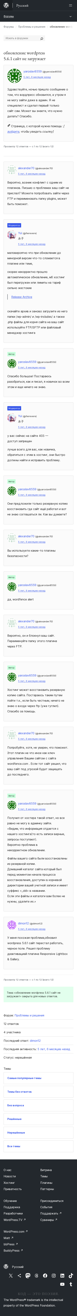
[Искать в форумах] (41, 38)
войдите (13, 131)
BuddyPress (13, 1250)
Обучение (10, 1201)
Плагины (46, 1183)
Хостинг (9, 1183)
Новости (10, 1176)
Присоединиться (51, 1201)
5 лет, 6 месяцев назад (37, 77)
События (46, 1207)
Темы (44, 1176)
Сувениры (48, 1220)
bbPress (11, 1244)
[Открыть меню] (71, 5)
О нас (7, 1170)
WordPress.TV (15, 1220)
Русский (17, 1267)
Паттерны (47, 1189)
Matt (9, 1238)
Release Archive (21, 297)
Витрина (46, 1170)
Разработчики (13, 1213)
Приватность (13, 1189)
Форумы (9, 16)
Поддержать (51, 1213)
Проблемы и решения (31, 26)
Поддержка (12, 1207)
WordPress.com (16, 1231)
